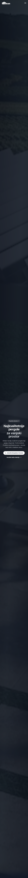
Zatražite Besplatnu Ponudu (15, 453)
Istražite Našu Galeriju (13, 457)
